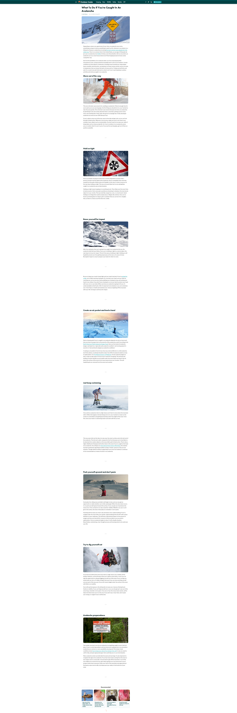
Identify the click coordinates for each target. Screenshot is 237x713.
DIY (124, 2)
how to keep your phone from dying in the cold (104, 651)
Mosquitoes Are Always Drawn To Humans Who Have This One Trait (99, 704)
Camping (98, 2)
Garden (120, 2)
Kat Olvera (85, 14)
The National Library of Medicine (102, 354)
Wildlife (109, 2)
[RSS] (151, 2)
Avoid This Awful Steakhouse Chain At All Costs (124, 704)
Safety (114, 2)
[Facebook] (146, 2)
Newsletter (158, 2)
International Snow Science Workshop (110, 445)
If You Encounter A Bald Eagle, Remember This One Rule (111, 704)
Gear (103, 2)
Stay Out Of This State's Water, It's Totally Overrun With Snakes (87, 704)
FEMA (98, 54)
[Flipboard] (148, 2)
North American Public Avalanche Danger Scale (95, 344)
